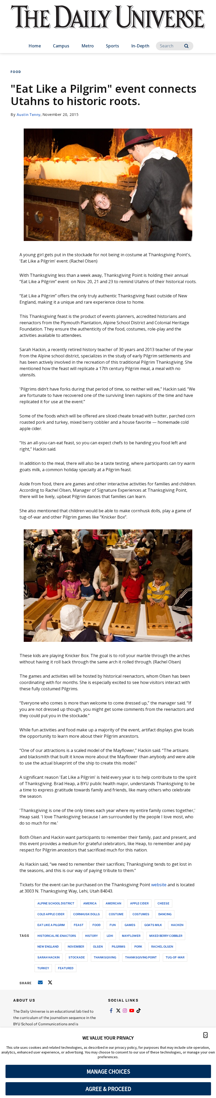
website (158, 885)
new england (48, 946)
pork (138, 946)
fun (113, 925)
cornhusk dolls (86, 914)
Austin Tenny (29, 114)
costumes (140, 914)
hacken (177, 925)
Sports (112, 46)
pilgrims (118, 946)
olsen (98, 946)
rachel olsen (162, 946)
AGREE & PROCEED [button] (108, 1088)
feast (79, 925)
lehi (110, 935)
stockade (76, 957)
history (91, 935)
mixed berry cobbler (165, 935)
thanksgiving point (141, 957)
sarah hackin (48, 957)
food (96, 925)
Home (34, 46)
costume (116, 914)
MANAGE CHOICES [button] (108, 1071)
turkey (43, 968)
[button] (205, 1035)
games (130, 925)
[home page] (108, 22)
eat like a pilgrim (51, 925)
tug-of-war (175, 957)
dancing (164, 914)
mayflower (131, 935)
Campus (61, 46)
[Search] (186, 46)
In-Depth (140, 46)
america (90, 903)
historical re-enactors (56, 935)
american (113, 903)
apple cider (139, 903)
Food (16, 72)
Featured (65, 968)
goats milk (153, 925)
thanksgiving (105, 957)
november (76, 946)
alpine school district (55, 903)
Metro (87, 46)
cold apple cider (50, 914)
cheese (163, 903)
